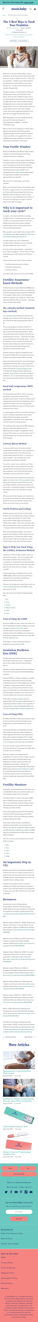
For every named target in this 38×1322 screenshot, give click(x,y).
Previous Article (11, 1037)
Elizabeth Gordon (13, 28)
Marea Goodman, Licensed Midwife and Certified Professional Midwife (19, 36)
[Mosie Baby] (19, 9)
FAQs (3, 1257)
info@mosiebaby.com (23, 1183)
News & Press (7, 1239)
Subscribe (19, 1219)
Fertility (14, 41)
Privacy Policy (7, 1263)
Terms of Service (8, 1268)
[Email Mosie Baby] (31, 1192)
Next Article (28, 1037)
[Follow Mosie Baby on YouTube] (16, 1192)
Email (10, 1168)
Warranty (5, 1288)
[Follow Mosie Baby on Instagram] (26, 1192)
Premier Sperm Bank (9, 1244)
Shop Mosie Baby (19, 1174)
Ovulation (23, 41)
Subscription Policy (9, 1278)
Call (28, 1168)
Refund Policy (7, 1283)
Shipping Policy (7, 1273)
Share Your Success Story (12, 1233)
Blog (4, 15)
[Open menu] (2, 9)
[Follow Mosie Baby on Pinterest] (21, 1192)
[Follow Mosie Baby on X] (6, 1192)
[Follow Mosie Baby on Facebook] (11, 1192)
